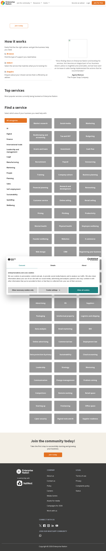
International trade (14, 144)
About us (50, 476)
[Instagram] (48, 525)
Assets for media (53, 501)
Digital (9, 134)
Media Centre (52, 496)
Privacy (78, 481)
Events (45, 3)
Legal (9, 157)
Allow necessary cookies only (22, 290)
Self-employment (14, 189)
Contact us (51, 481)
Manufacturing (13, 162)
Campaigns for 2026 (55, 506)
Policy (49, 486)
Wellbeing (11, 205)
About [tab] (84, 265)
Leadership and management (13, 150)
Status (78, 491)
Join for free (98, 3)
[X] (40, 525)
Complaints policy (82, 486)
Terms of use (81, 476)
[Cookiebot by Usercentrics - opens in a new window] (89, 259)
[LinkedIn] (52, 525)
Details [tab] (53, 265)
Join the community (23, 3)
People (9, 173)
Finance (10, 139)
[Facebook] (44, 525)
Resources (36, 3)
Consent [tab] (22, 265)
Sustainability (12, 194)
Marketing (11, 167)
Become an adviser (78, 3)
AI (7, 128)
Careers (50, 491)
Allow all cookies (83, 290)
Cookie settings (51, 290)
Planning (10, 178)
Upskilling (10, 200)
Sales (9, 184)
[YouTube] (57, 525)
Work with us (52, 511)
